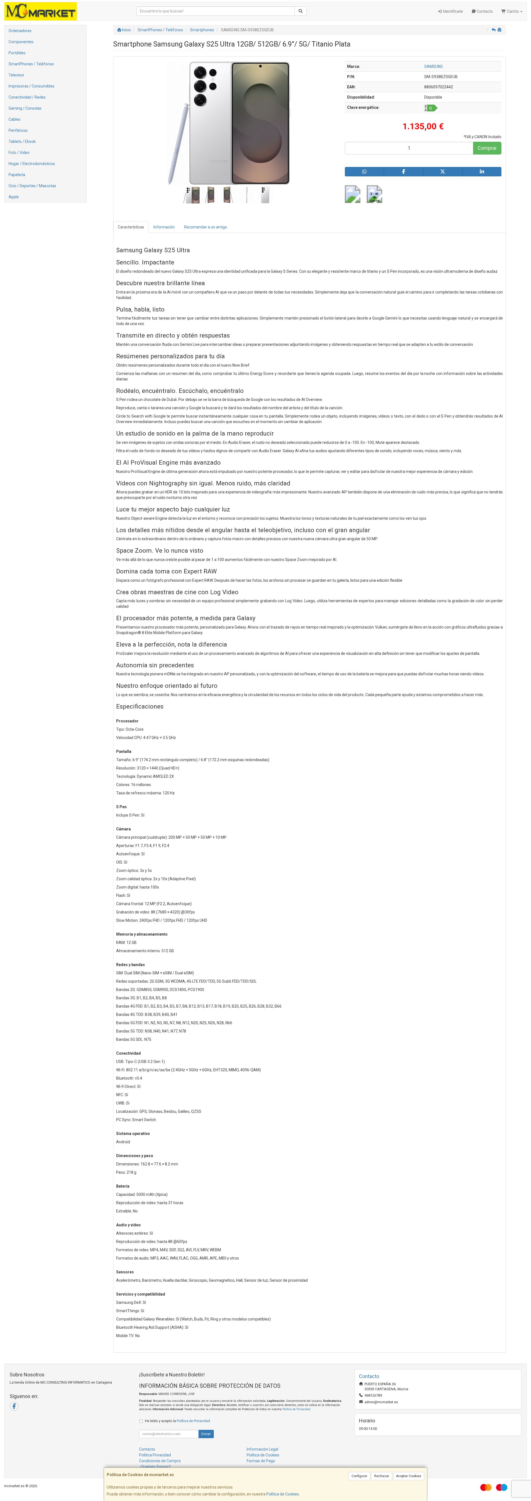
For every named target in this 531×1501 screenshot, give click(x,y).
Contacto (484, 11)
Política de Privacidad (296, 1409)
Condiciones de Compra (160, 1461)
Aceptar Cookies (408, 1476)
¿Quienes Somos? (155, 1466)
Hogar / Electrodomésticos (32, 163)
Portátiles (17, 53)
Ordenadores (20, 31)
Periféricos (18, 130)
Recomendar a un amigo (205, 227)
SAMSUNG (433, 66)
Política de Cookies (282, 1494)
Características (131, 227)
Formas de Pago (261, 1461)
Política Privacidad (155, 1455)
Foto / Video (19, 152)
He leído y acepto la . (178, 1421)
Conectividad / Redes (27, 97)
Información (164, 227)
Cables (14, 119)
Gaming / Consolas (25, 108)
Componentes (21, 42)
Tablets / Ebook (22, 141)
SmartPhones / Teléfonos (31, 64)
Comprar (487, 148)
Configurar (359, 1476)
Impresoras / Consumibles (31, 86)
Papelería (17, 175)
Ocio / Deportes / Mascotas (32, 186)
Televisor (16, 75)
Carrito (513, 11)
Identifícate (452, 11)
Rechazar (381, 1476)
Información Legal (262, 1449)
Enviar (206, 1434)
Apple (14, 197)
